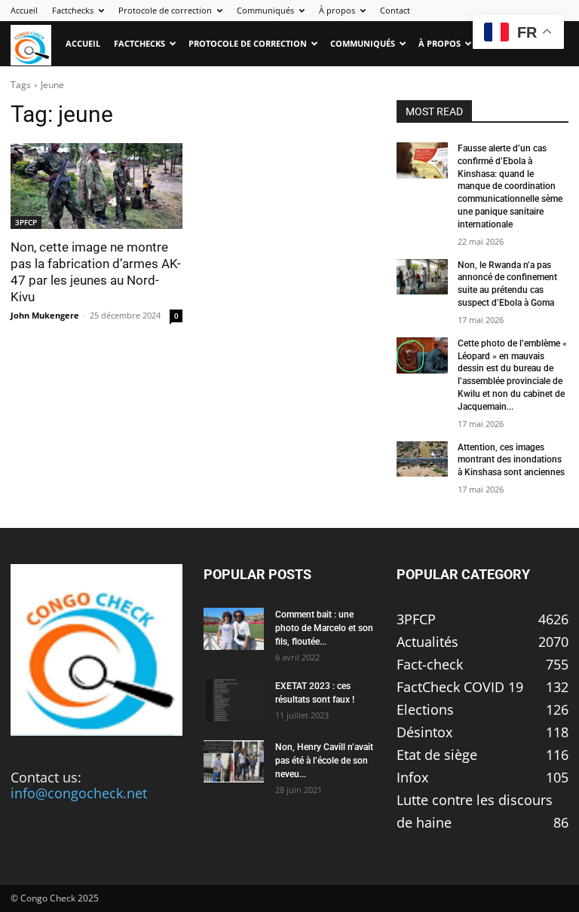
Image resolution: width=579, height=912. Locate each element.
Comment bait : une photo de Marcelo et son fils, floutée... (324, 628)
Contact (395, 10)
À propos (337, 10)
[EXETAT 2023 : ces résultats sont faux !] (234, 700)
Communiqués (265, 10)
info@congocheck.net (79, 793)
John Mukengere (45, 315)
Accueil (24, 10)
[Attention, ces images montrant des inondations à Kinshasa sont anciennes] (422, 459)
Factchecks (72, 10)
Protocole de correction (165, 10)
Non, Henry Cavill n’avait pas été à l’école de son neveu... (324, 760)
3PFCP (26, 222)
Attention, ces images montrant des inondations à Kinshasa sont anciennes (511, 460)
